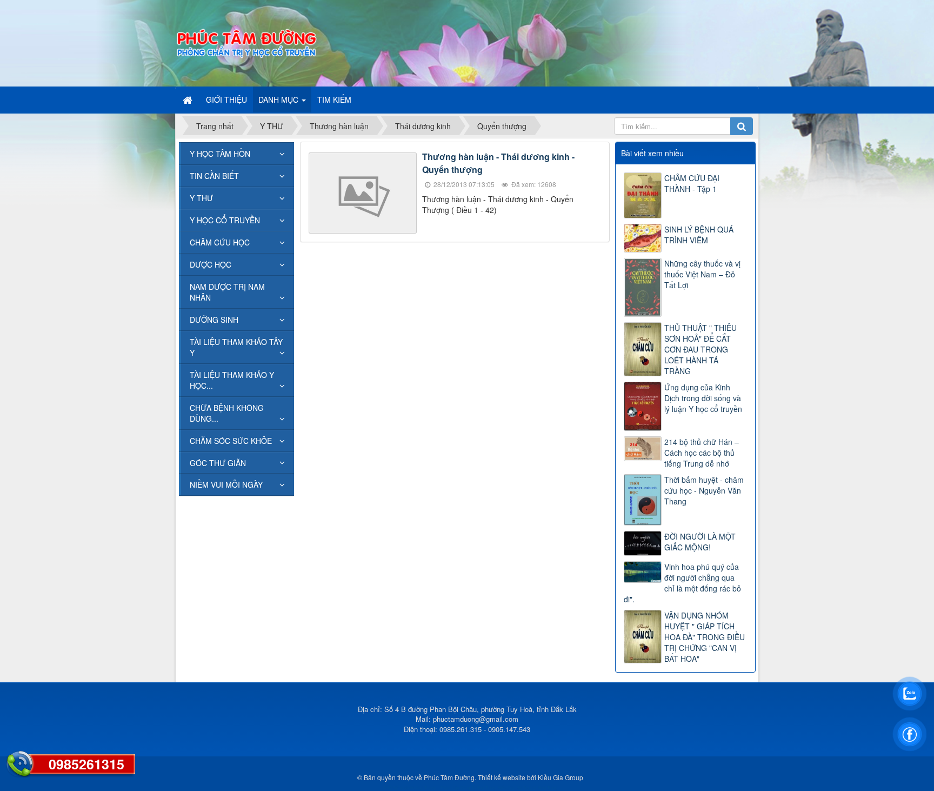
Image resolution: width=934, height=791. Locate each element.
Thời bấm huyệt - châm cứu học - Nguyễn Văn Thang (704, 490)
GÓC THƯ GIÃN (218, 462)
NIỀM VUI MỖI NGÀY (226, 484)
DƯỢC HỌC (210, 264)
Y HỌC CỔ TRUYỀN (225, 220)
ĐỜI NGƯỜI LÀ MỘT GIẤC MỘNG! (700, 542)
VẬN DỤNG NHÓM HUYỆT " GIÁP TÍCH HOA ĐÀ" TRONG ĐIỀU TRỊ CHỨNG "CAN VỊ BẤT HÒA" (704, 637)
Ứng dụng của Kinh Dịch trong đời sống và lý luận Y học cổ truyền (703, 398)
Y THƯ (201, 197)
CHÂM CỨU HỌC (220, 242)
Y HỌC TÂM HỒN (220, 153)
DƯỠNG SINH (214, 319)
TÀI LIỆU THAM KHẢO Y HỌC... (232, 380)
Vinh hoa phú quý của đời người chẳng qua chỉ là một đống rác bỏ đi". (682, 582)
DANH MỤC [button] (279, 99)
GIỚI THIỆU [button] (226, 99)
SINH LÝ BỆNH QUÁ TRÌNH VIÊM (698, 234)
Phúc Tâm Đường (449, 777)
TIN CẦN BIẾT (214, 175)
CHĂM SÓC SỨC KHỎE (231, 440)
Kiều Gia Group (560, 777)
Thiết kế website (501, 777)
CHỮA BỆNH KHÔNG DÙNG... (227, 413)
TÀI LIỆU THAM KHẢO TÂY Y (236, 347)
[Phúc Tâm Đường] (246, 42)
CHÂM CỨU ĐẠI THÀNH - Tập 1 (691, 183)
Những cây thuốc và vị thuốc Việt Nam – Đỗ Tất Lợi (702, 274)
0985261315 (86, 764)
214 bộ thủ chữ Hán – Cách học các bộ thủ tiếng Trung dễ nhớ (701, 452)
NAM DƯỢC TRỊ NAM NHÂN (227, 292)
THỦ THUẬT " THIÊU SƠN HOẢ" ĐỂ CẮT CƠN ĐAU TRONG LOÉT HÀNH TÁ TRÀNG (700, 349)
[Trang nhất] (188, 99)
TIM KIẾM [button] (334, 99)
